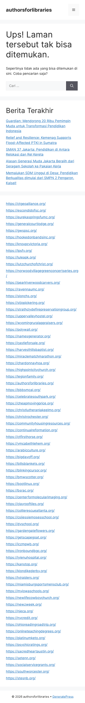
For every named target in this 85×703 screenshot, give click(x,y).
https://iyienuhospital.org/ (26, 557)
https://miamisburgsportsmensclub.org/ (37, 584)
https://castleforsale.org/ (25, 343)
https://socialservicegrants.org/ (30, 665)
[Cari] (72, 86)
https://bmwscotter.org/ (24, 477)
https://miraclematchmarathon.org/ (33, 356)
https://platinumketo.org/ (25, 638)
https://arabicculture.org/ (25, 450)
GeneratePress (63, 696)
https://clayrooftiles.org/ (25, 504)
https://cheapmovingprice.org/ (30, 403)
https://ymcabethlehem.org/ (28, 443)
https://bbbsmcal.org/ (23, 390)
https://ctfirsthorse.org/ (24, 437)
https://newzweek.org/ (24, 604)
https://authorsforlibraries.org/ (30, 383)
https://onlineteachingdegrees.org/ (33, 631)
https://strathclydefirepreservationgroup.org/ (41, 309)
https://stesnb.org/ (21, 678)
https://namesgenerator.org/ (28, 336)
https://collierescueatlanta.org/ (30, 511)
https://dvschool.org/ (22, 524)
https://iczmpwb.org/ (22, 544)
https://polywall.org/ (22, 329)
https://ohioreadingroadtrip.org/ (31, 624)
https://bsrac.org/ (20, 490)
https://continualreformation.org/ (32, 430)
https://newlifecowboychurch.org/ (32, 598)
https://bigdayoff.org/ (23, 457)
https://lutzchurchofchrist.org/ (29, 264)
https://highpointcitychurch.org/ (31, 370)
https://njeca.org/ (19, 611)
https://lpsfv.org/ (19, 251)
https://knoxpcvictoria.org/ (26, 244)
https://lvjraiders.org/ (22, 578)
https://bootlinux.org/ (22, 484)
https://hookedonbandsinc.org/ (30, 237)
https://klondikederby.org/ (26, 571)
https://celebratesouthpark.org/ (31, 397)
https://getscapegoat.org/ (26, 537)
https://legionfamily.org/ (24, 376)
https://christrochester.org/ (27, 417)
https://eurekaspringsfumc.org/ (30, 217)
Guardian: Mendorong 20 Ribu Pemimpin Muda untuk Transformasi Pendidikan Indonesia (38, 126)
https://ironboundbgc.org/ (26, 551)
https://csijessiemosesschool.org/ (32, 517)
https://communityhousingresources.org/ (38, 423)
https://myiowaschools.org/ (27, 591)
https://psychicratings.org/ (26, 645)
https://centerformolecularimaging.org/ (36, 497)
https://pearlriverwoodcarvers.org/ (33, 283)
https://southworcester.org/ (27, 671)
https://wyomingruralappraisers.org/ (34, 323)
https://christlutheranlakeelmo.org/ (33, 410)
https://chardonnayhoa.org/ (27, 363)
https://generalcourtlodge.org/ (30, 224)
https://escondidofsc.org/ (26, 210)
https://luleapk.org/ (21, 257)
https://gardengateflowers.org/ (30, 531)
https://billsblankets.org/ (25, 464)
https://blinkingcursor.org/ (26, 470)
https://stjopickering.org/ (25, 303)
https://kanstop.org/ (21, 564)
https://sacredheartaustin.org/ (30, 651)
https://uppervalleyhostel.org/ (29, 316)
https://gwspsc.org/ (21, 230)
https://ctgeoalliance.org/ (26, 204)
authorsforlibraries (29, 10)
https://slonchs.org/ (21, 296)
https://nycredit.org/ (22, 618)
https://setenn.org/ (21, 658)
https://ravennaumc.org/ (25, 289)
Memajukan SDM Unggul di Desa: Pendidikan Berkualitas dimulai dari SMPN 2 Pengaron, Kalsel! (42, 178)
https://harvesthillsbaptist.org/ (30, 350)
